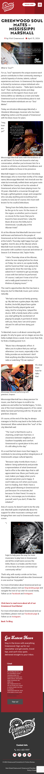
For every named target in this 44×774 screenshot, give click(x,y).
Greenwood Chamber (29, 768)
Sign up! (15, 701)
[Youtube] (29, 755)
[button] (40, 5)
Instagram (28, 593)
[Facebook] (14, 755)
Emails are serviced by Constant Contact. (13, 694)
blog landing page (32, 588)
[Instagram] (19, 755)
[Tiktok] (24, 755)
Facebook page (31, 614)
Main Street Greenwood (13, 768)
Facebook (16, 593)
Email (9, 663)
